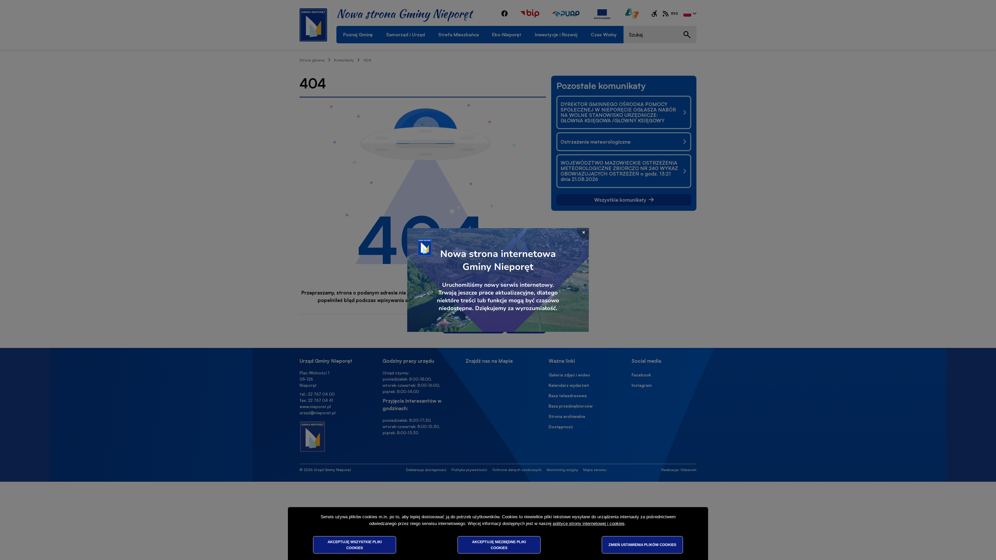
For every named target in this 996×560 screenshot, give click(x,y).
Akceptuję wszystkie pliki (355, 545)
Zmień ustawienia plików (642, 545)
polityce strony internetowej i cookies (589, 523)
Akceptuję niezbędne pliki (499, 545)
